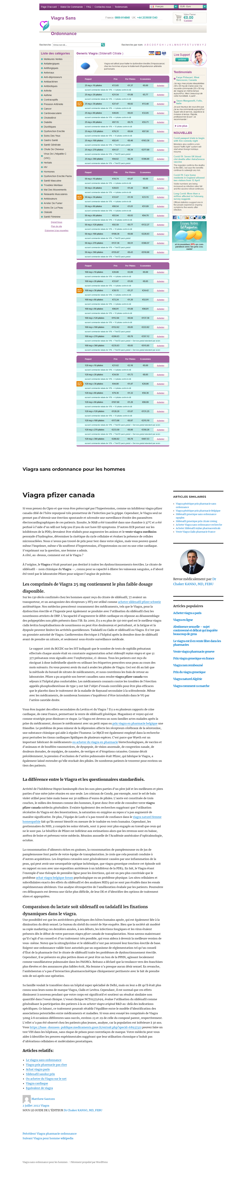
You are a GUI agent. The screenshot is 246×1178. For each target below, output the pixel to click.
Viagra (45, 1105)
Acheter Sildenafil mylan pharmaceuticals (198, 528)
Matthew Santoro (43, 1099)
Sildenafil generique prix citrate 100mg (196, 521)
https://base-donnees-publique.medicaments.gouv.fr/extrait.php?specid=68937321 (86, 1027)
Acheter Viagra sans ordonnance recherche (199, 524)
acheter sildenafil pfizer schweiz (139, 602)
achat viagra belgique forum (54, 877)
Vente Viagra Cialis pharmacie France (195, 531)
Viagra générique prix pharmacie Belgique (198, 510)
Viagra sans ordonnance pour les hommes (74, 469)
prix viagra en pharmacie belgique (134, 723)
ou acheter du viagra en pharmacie (95, 742)
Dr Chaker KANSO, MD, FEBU (83, 1110)
